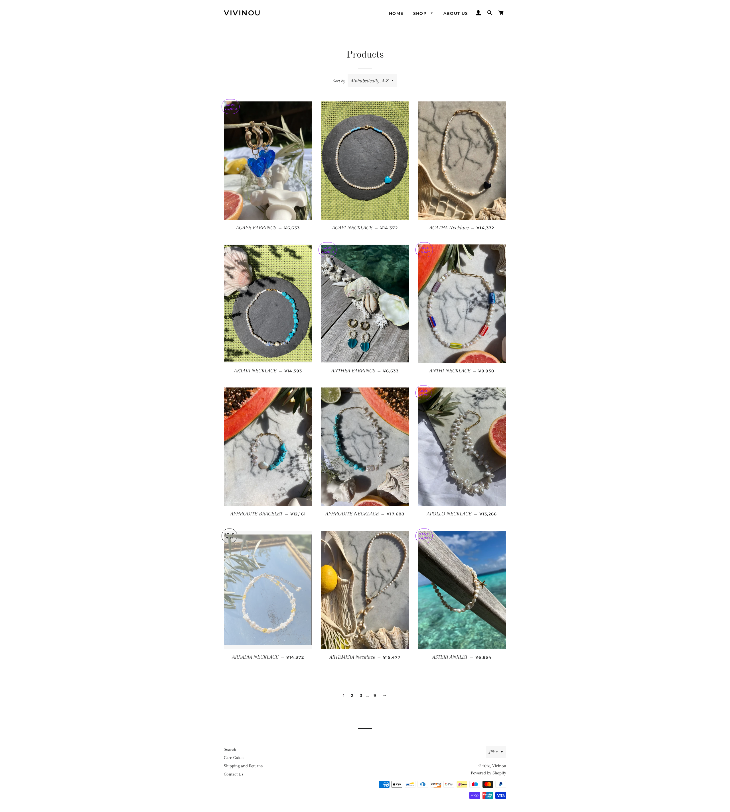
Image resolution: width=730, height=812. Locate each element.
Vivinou (242, 13)
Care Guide (234, 757)
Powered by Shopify (488, 773)
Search (230, 749)
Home (396, 13)
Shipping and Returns (243, 765)
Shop (420, 13)
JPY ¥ (493, 751)
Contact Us (233, 774)
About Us (455, 13)
